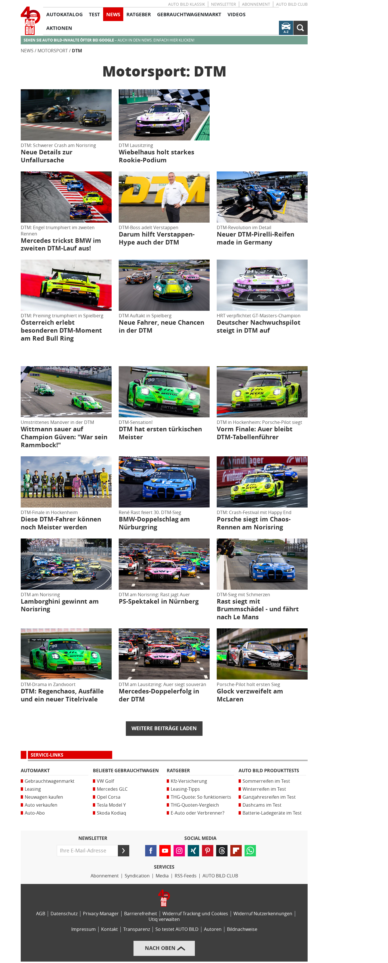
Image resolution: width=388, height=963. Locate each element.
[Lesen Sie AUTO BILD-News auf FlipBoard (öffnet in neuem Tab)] (236, 850)
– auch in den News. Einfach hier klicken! (109, 40)
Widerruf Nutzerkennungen (262, 913)
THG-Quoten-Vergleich (195, 805)
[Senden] (123, 850)
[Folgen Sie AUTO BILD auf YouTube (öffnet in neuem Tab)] (165, 850)
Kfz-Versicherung (189, 781)
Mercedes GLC (112, 789)
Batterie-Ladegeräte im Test (272, 813)
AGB (40, 913)
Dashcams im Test (262, 805)
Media (162, 876)
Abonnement (256, 4)
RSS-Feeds (186, 876)
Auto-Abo (35, 813)
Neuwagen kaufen (44, 797)
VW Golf (105, 781)
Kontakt (109, 929)
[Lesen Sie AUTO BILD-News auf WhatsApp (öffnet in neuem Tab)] (250, 850)
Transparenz (136, 929)
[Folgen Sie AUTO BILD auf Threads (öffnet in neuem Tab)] (222, 850)
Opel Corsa (108, 797)
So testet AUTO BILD (177, 929)
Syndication (137, 876)
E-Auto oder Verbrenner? (197, 813)
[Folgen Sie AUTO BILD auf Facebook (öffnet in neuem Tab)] (151, 850)
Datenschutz (64, 913)
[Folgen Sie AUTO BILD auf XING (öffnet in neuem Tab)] (193, 850)
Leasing (33, 789)
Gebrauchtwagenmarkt (49, 781)
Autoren (213, 929)
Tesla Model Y (111, 805)
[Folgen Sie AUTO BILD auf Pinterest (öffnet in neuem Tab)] (207, 850)
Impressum (83, 929)
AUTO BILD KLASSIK (186, 4)
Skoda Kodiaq (111, 813)
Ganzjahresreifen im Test (269, 797)
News (27, 50)
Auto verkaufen (41, 805)
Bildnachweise (242, 929)
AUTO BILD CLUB (292, 4)
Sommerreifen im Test (266, 781)
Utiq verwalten (164, 919)
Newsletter (223, 4)
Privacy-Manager (101, 913)
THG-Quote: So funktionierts (201, 797)
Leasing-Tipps (185, 789)
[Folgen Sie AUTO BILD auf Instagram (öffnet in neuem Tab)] (179, 850)
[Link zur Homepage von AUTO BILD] (30, 21)
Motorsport (52, 50)
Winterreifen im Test (264, 789)
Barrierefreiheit (140, 913)
